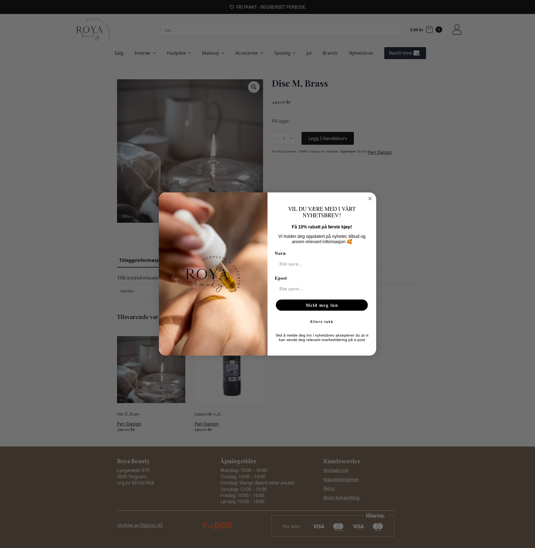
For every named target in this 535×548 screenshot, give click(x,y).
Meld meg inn (322, 305)
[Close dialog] (370, 198)
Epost (281, 278)
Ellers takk (322, 322)
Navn (280, 253)
